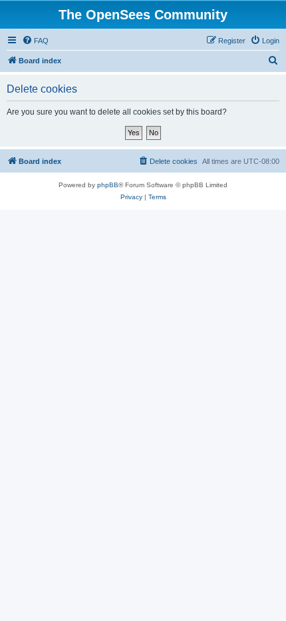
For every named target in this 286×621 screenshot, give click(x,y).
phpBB (107, 185)
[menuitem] (35, 41)
